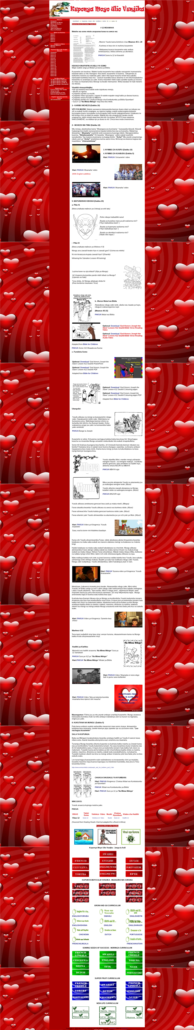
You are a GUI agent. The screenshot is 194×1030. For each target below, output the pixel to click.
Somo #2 (53, 55)
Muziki (110, 818)
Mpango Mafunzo (56, 45)
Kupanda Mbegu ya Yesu (58, 92)
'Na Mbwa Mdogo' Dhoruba (59, 79)
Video (102, 818)
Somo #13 (53, 71)
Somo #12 (53, 69)
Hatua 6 (53, 41)
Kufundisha (54, 27)
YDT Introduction (56, 99)
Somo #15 (53, 74)
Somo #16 (53, 75)
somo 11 (105, 21)
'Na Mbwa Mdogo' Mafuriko (59, 81)
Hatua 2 (53, 35)
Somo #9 (53, 65)
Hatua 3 (53, 37)
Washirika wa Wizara (57, 22)
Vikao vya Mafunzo (56, 28)
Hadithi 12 (125, 818)
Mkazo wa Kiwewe (56, 24)
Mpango (53, 46)
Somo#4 (53, 58)
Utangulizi (54, 21)
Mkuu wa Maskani (56, 29)
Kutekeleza (54, 25)
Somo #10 (53, 67)
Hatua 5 (53, 39)
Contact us (124, 1028)
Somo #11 (53, 68)
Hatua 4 (53, 38)
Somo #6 (53, 61)
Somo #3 (53, 56)
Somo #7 (53, 62)
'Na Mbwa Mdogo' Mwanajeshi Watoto (58, 84)
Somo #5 (53, 59)
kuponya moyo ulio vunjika (91, 21)
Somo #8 (53, 64)
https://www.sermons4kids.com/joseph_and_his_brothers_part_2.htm (93, 767)
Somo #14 (53, 72)
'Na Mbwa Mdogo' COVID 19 (59, 82)
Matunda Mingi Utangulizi (58, 94)
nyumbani (76, 21)
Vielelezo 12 (96, 818)
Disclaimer (112, 1028)
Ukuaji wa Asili (55, 91)
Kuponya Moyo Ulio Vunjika (59, 89)
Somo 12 (85, 818)
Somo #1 (53, 53)
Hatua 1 (53, 34)
